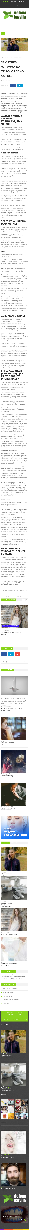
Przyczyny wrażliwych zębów (14, 596)
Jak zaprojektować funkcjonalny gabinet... (7, 1089)
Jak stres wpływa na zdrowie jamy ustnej (12, 69)
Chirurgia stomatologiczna (11, 999)
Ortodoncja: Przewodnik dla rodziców (11, 633)
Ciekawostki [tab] (15, 843)
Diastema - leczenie (8, 996)
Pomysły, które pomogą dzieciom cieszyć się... (13, 709)
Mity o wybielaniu (10, 1217)
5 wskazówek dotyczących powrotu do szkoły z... (15, 591)
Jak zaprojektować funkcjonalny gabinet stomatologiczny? (7, 904)
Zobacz (21, 1219)
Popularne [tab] (5, 843)
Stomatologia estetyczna (16, 56)
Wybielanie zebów (8, 992)
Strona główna (4, 56)
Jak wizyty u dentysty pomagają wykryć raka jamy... (9, 776)
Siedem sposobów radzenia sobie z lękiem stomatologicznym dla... (9, 965)
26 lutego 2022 (6, 80)
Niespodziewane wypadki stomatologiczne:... (8, 809)
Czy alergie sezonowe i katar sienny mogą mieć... (8, 1156)
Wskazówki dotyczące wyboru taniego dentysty (8, 743)
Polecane (6, 1003)
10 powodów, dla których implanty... (8, 1189)
